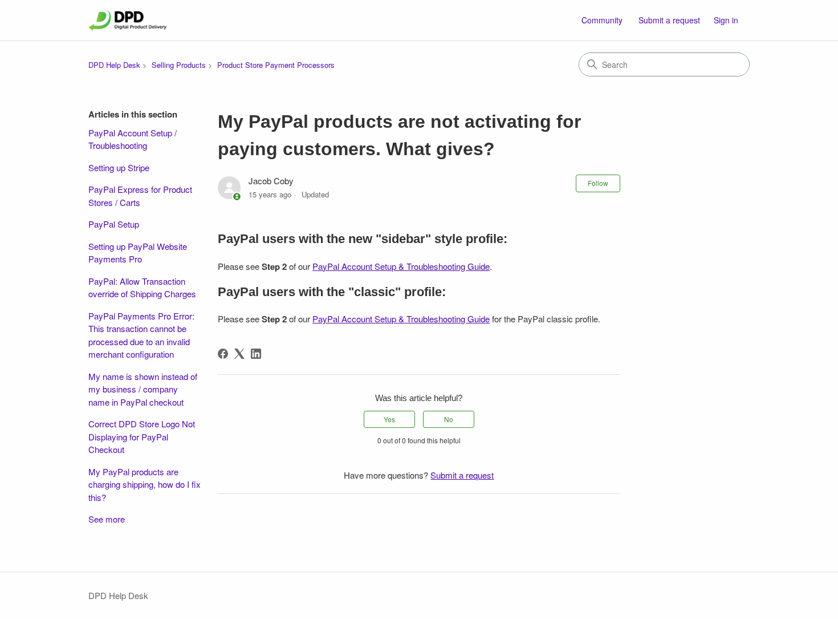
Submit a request (669, 20)
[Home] (127, 20)
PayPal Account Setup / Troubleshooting (132, 139)
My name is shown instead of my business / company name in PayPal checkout (142, 389)
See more (106, 519)
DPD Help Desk (114, 64)
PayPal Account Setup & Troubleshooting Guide (401, 266)
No (448, 419)
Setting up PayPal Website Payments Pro (137, 252)
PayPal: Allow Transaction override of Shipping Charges (142, 287)
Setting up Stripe (118, 167)
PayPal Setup (113, 224)
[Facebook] (223, 354)
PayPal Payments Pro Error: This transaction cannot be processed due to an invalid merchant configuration (141, 335)
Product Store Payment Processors (276, 64)
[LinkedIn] (256, 354)
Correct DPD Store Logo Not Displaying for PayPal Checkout (141, 436)
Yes (389, 419)
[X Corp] (239, 354)
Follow (598, 183)
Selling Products (179, 64)
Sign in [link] (726, 20)
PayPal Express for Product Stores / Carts (140, 195)
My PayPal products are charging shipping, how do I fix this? (144, 484)
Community (602, 20)
